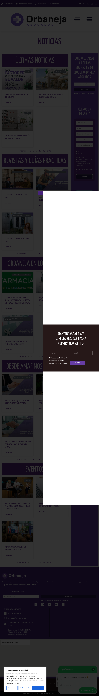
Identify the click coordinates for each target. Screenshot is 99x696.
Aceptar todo (37, 688)
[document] (49, 348)
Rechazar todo (25, 688)
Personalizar (12, 688)
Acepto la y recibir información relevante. (58, 361)
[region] (25, 679)
